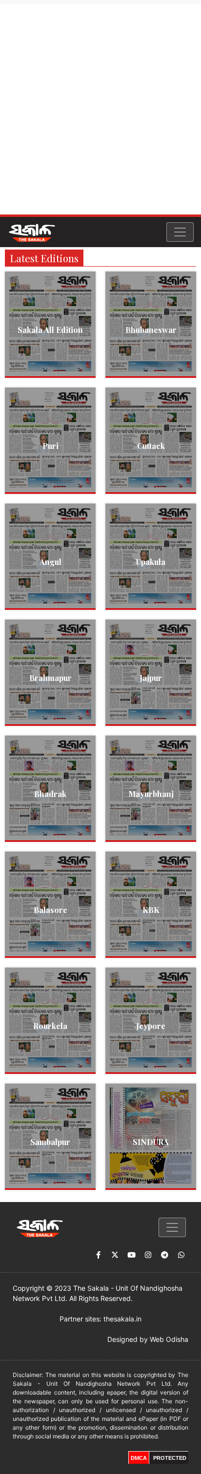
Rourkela (50, 1026)
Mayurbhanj (151, 794)
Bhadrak (50, 794)
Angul (50, 562)
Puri (50, 446)
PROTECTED (169, 1458)
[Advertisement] (100, 109)
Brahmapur (50, 678)
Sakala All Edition (50, 330)
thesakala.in (122, 1319)
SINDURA (151, 1142)
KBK (151, 910)
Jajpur (151, 678)
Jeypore (150, 1026)
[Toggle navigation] (180, 232)
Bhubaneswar (151, 330)
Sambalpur (50, 1142)
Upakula (150, 562)
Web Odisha (169, 1339)
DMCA (139, 1458)
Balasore (50, 910)
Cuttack (151, 446)
